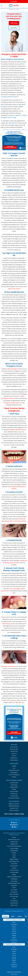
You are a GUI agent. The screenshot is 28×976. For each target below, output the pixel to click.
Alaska (12, 916)
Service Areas (14, 785)
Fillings (14, 857)
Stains (14, 898)
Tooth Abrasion (14, 900)
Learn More (14, 28)
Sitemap (14, 789)
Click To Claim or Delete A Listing (14, 814)
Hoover (14, 955)
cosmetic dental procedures (9, 97)
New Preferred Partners (14, 798)
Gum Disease (14, 863)
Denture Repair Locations (14, 944)
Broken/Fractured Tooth (14, 839)
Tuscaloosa (14, 942)
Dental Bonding (14, 850)
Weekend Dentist (14, 787)
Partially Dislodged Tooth (14, 883)
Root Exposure (14, 892)
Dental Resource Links (14, 770)
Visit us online (10, 700)
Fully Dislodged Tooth (14, 861)
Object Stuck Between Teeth (14, 876)
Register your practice (14, 803)
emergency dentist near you (12, 403)
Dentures (14, 777)
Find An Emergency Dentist (14, 920)
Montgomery (14, 940)
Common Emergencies (14, 774)
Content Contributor (14, 810)
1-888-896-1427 (12, 123)
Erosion (14, 855)
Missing (14, 874)
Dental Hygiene (14, 772)
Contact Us (14, 753)
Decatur (14, 927)
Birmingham (14, 924)
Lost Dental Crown (14, 870)
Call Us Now (14, 23)
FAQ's (14, 768)
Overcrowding (14, 881)
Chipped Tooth (14, 844)
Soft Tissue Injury (14, 896)
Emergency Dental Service (16, 429)
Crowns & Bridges (14, 848)
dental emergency (12, 369)
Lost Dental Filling (14, 872)
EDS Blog (14, 766)
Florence (14, 931)
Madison (14, 935)
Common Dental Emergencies (14, 846)
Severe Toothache (14, 894)
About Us (14, 755)
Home (10, 9)
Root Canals (14, 890)
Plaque (14, 887)
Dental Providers (14, 782)
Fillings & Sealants (14, 859)
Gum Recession (14, 866)
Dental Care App (14, 791)
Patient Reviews (14, 760)
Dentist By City (14, 793)
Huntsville (14, 933)
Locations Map (14, 796)
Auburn (14, 922)
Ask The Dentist (14, 747)
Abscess (14, 837)
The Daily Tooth (14, 751)
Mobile (14, 937)
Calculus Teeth (14, 841)
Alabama (5, 916)
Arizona (20, 916)
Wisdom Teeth (14, 905)
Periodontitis (14, 885)
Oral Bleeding (14, 879)
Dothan (14, 929)
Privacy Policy (14, 974)
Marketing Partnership (14, 806)
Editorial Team (14, 758)
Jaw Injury (14, 868)
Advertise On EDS (14, 808)
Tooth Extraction (14, 903)
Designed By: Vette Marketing (14, 972)
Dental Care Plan (14, 749)
